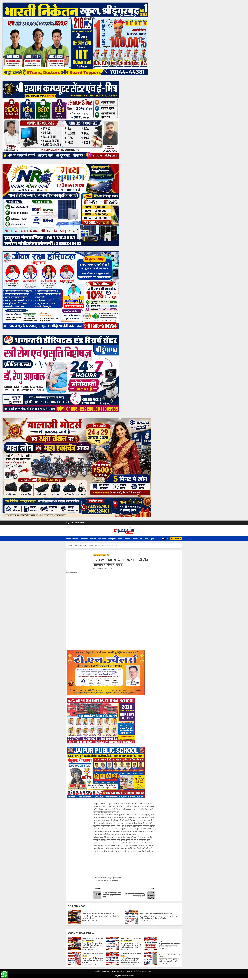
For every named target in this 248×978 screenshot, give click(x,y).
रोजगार (120, 539)
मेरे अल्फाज (127, 539)
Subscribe (177, 539)
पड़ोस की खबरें (102, 539)
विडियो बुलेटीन (111, 539)
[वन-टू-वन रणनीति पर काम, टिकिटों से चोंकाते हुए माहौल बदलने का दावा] (150, 943)
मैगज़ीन (146, 539)
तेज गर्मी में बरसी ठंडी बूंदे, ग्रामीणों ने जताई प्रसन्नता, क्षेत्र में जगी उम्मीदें (168, 960)
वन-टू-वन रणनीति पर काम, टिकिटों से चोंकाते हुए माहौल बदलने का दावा (169, 945)
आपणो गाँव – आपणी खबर (72, 539)
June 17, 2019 (109, 568)
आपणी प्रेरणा (84, 539)
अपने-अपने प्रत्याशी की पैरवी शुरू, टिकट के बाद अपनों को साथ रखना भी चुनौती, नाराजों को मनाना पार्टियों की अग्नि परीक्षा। (160, 917)
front (103, 555)
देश (141, 539)
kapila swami (99, 568)
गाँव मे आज (93, 539)
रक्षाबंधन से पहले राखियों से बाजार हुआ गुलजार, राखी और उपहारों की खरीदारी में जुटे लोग (92, 960)
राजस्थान (135, 539)
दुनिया (152, 539)
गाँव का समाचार (106, 913)
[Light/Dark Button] (164, 539)
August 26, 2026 (89, 920)
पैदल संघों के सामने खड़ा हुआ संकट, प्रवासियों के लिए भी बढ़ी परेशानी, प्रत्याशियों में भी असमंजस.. (101, 917)
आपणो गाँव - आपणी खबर (97, 913)
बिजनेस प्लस (137, 971)
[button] (168, 539)
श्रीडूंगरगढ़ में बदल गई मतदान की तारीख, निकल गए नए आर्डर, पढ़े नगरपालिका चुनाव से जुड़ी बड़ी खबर (130, 960)
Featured (97, 555)
